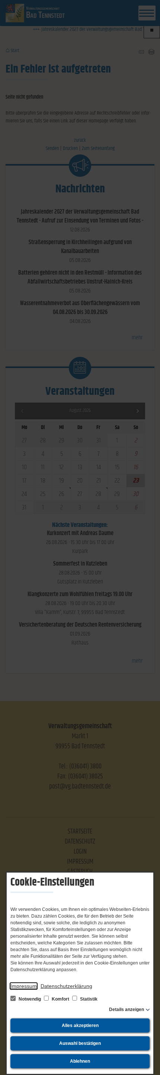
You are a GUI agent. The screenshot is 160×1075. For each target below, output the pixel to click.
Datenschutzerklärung (66, 986)
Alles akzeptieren (80, 1025)
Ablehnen (80, 1061)
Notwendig (29, 999)
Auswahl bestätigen (80, 1043)
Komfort (60, 999)
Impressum (23, 986)
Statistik (88, 999)
